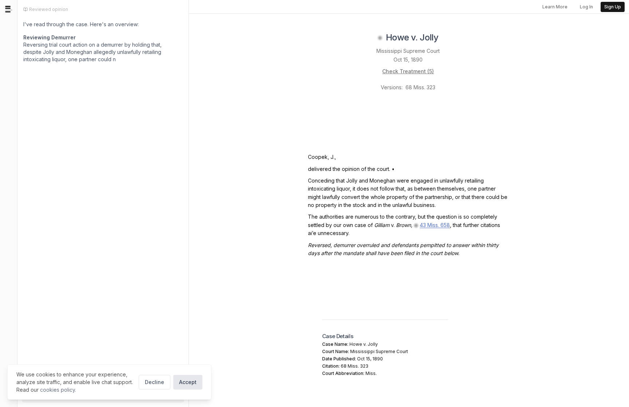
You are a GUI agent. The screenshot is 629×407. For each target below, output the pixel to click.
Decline (154, 382)
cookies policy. (58, 390)
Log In (586, 6)
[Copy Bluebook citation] (446, 37)
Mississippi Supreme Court (408, 51)
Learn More (554, 6)
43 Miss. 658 (435, 225)
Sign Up (612, 6)
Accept (188, 382)
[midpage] (8, 9)
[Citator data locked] (380, 38)
